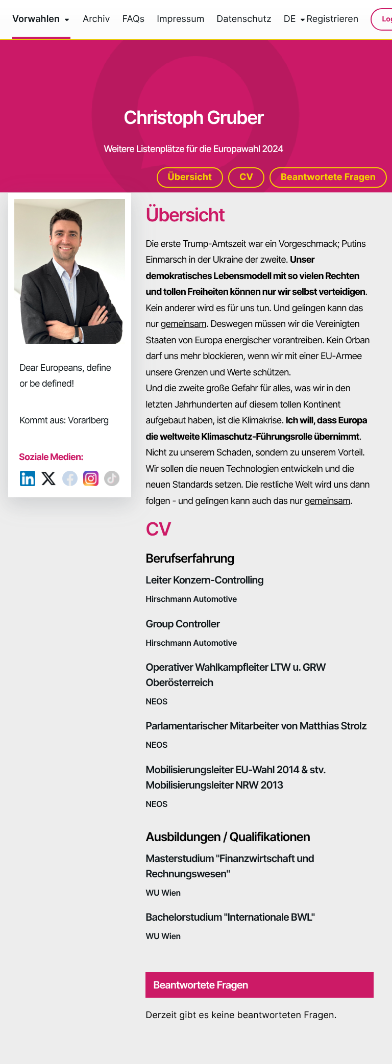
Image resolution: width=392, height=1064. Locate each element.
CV (246, 177)
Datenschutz (243, 19)
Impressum (180, 19)
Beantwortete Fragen (328, 177)
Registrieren (332, 19)
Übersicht (190, 177)
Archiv (96, 19)
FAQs (133, 19)
